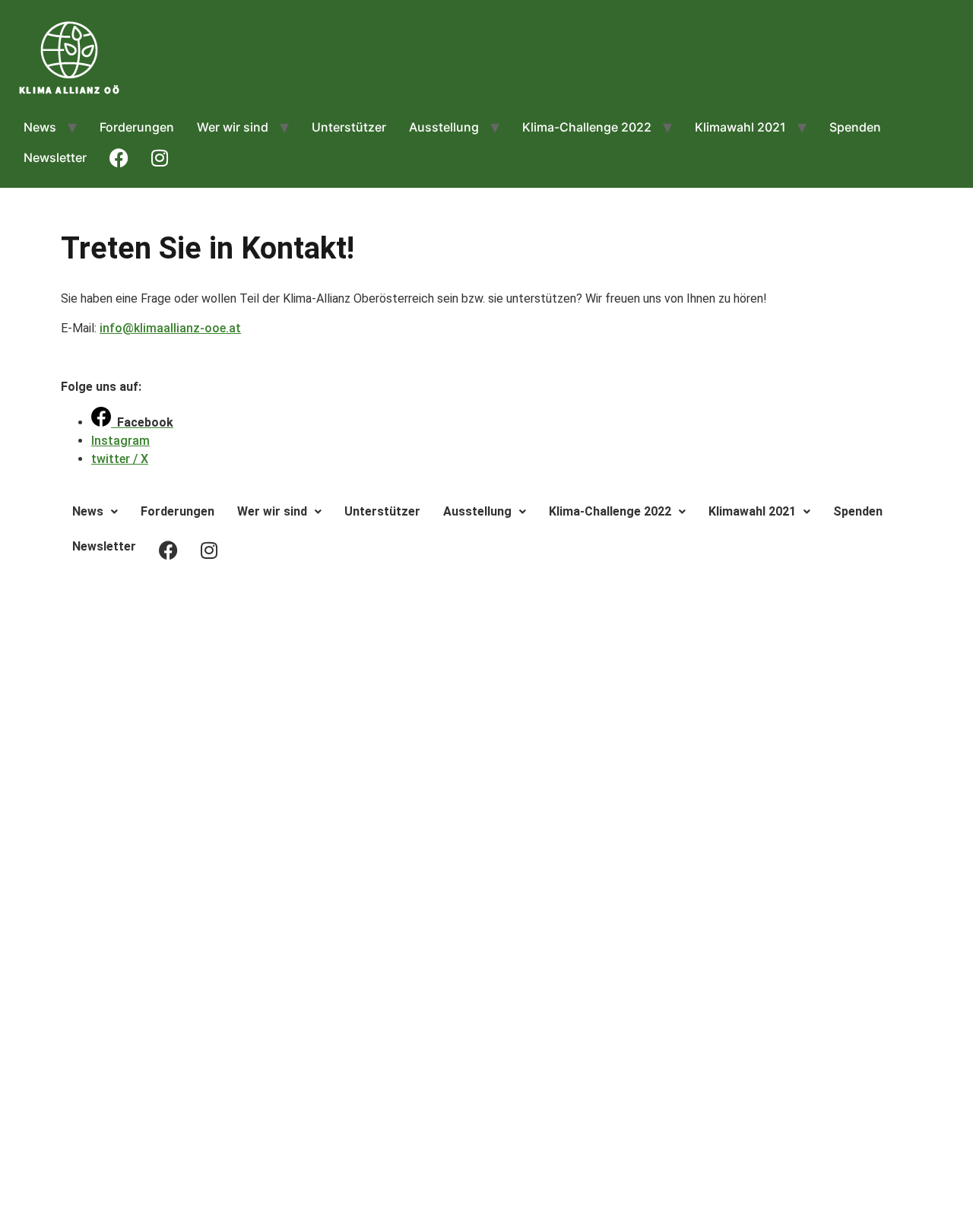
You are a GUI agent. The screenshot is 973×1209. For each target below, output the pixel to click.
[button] (95, 511)
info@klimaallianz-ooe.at (170, 328)
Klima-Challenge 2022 (586, 127)
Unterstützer (349, 127)
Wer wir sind (232, 127)
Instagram (120, 440)
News (40, 127)
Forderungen (137, 127)
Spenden (855, 127)
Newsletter (55, 157)
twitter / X (119, 459)
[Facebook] (486, 605)
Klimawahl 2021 (740, 127)
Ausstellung (444, 127)
